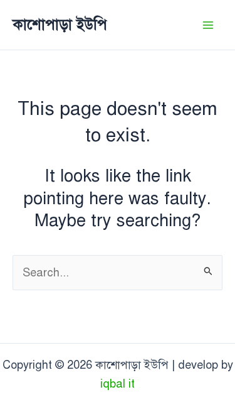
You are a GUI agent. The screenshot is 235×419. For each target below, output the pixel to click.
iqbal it (117, 384)
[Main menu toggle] (207, 25)
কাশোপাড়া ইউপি (60, 24)
